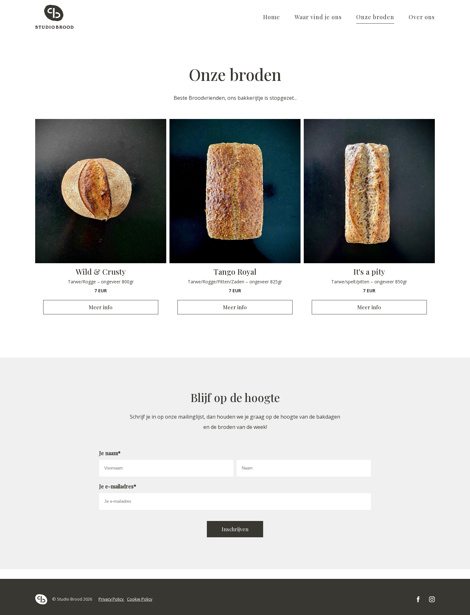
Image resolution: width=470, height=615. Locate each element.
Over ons (422, 17)
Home (271, 17)
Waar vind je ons (318, 17)
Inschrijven (235, 529)
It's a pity (369, 271)
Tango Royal (235, 271)
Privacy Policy (111, 599)
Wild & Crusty (101, 271)
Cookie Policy (139, 599)
